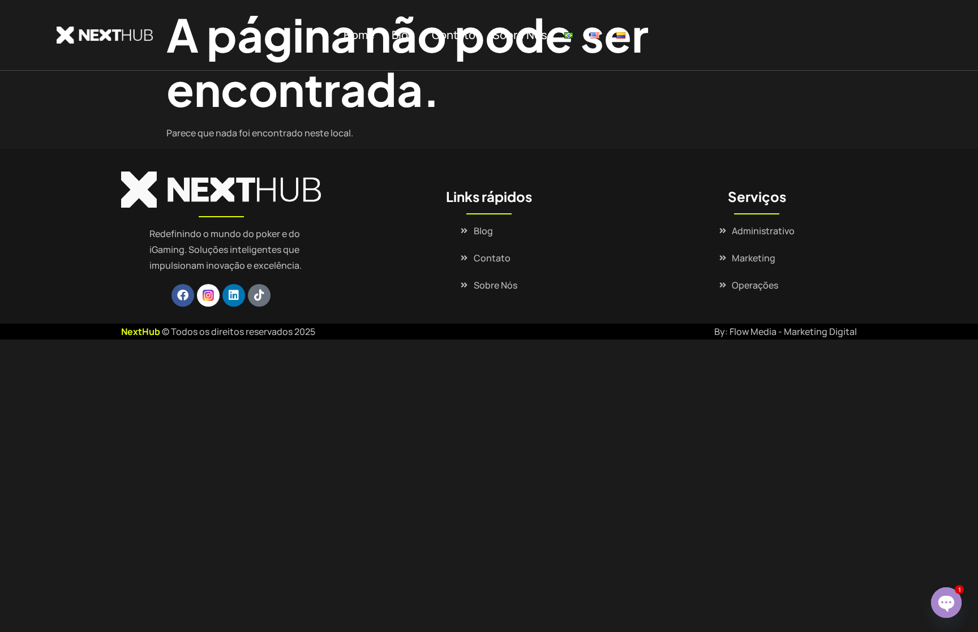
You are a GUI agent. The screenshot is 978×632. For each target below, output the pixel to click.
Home (359, 34)
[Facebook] (182, 295)
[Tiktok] (259, 295)
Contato (453, 34)
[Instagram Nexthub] (208, 295)
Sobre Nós (519, 34)
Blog (403, 34)
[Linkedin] (233, 295)
